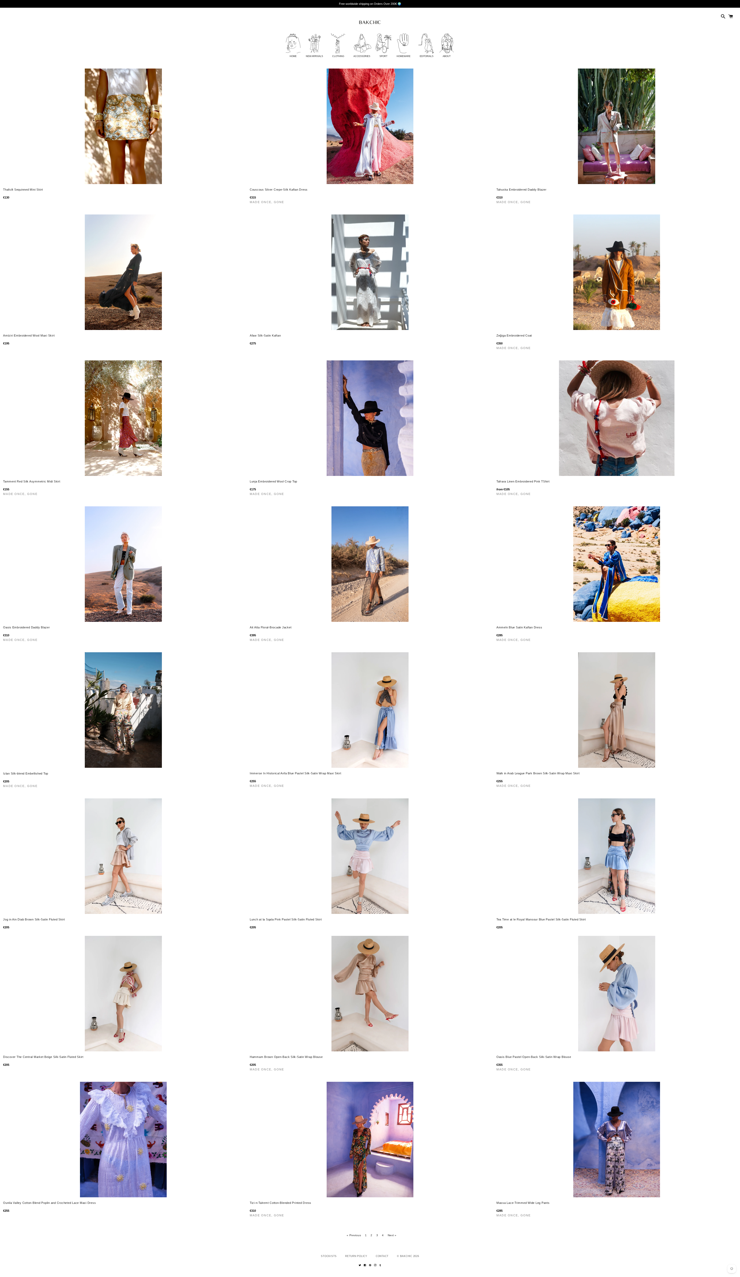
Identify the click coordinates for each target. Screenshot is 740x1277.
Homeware (403, 56)
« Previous (354, 1235)
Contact (382, 1256)
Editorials (426, 56)
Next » (392, 1235)
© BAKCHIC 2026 (408, 1256)
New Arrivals (314, 56)
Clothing (338, 56)
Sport (383, 56)
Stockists (329, 1256)
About (447, 56)
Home (293, 56)
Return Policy (356, 1256)
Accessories (361, 56)
